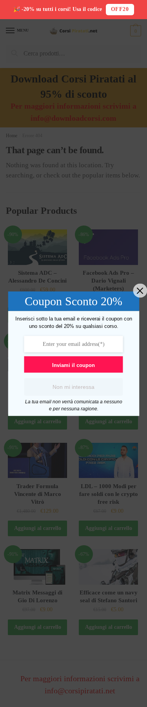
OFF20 (120, 9)
